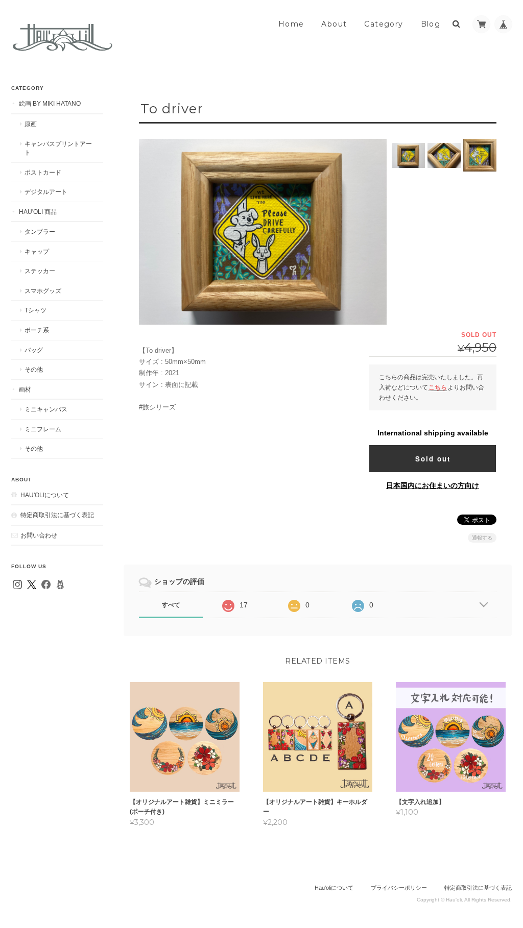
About (334, 24)
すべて (171, 604)
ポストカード (43, 172)
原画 (31, 123)
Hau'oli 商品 (38, 211)
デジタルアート (46, 191)
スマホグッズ (43, 290)
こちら (438, 387)
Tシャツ (35, 310)
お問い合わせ (38, 535)
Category (383, 24)
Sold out (432, 458)
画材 (25, 389)
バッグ (34, 350)
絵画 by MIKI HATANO (50, 103)
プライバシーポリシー (399, 888)
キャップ (37, 251)
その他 (34, 369)
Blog (431, 24)
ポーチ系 (37, 330)
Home (291, 24)
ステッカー (40, 270)
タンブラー (40, 231)
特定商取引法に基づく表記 (57, 514)
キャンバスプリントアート (58, 148)
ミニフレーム (43, 429)
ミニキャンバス (46, 409)
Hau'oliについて (44, 495)
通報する (482, 538)
